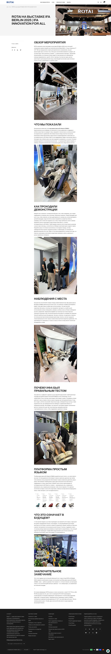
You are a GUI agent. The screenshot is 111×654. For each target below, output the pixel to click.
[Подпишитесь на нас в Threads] (93, 629)
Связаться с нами (60, 2)
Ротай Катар (71, 616)
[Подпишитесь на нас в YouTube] (86, 633)
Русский (26, 649)
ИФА (52, 530)
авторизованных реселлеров (14, 630)
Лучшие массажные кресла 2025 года (56, 630)
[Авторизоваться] (100, 2)
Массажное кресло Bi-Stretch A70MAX (45, 476)
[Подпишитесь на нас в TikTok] (89, 633)
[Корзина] (103, 2)
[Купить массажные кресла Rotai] (55, 411)
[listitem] (12, 50)
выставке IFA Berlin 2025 (58, 46)
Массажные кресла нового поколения (54, 634)
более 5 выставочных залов (16, 626)
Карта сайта (51, 639)
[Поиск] (98, 2)
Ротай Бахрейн (72, 625)
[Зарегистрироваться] (24, 643)
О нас (53, 2)
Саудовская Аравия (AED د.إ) (14, 649)
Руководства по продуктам (34, 629)
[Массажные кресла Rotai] (55, 63)
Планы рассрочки (32, 627)
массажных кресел (20, 620)
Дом (7, 6)
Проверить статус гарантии (34, 622)
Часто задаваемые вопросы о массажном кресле (55, 621)
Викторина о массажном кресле (56, 637)
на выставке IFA (56, 394)
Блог (10, 6)
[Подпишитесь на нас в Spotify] (96, 633)
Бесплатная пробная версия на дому (35, 619)
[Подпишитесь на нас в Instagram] (96, 629)
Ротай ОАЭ (71, 618)
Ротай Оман (71, 623)
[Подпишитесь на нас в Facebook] (86, 629)
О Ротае (50, 616)
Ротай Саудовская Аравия (75, 621)
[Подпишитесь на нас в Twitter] (89, 629)
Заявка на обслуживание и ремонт (36, 624)
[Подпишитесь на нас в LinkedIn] (93, 633)
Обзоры (69, 2)
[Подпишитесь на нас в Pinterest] (100, 629)
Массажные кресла (45, 2)
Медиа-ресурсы (32, 635)
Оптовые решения (32, 633)
